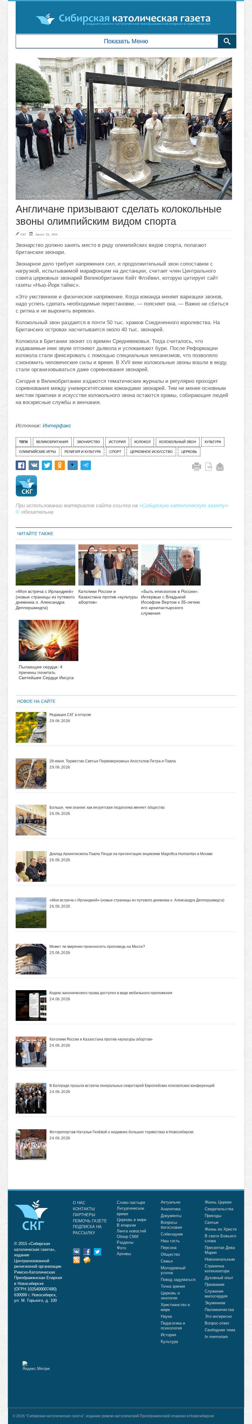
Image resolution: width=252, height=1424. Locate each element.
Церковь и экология (170, 1295)
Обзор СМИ (127, 1236)
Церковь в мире (131, 1219)
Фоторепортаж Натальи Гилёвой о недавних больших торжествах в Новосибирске (121, 1132)
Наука (166, 1316)
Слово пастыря (131, 1202)
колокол (142, 442)
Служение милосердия (216, 1293)
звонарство (88, 442)
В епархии (126, 1225)
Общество (170, 1254)
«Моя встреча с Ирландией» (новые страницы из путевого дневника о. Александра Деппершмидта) (45, 599)
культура (213, 442)
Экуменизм (215, 1303)
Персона (168, 1247)
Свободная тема (220, 1330)
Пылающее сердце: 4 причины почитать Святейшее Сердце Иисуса (46, 672)
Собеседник (172, 1234)
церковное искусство (151, 451)
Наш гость (170, 1241)
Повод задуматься (178, 1279)
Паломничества (219, 1309)
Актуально (170, 1202)
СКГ (23, 234)
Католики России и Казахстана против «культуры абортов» (108, 597)
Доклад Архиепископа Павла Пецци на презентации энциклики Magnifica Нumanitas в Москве (131, 854)
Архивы (124, 1253)
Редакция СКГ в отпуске (70, 715)
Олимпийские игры (37, 451)
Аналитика (170, 1209)
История (168, 1335)
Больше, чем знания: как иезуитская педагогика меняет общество (107, 807)
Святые (212, 1222)
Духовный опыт (219, 1277)
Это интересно (218, 1316)
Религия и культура (83, 451)
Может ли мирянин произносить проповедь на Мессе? (97, 946)
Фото (121, 1248)
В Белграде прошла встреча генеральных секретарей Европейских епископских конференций (132, 1086)
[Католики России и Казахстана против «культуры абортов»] (108, 568)
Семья (167, 1261)
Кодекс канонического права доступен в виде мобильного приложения (110, 993)
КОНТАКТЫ (84, 1209)
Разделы (125, 1242)
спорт (115, 451)
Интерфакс (57, 426)
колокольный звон (177, 442)
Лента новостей (131, 1231)
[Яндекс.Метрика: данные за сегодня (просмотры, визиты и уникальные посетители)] (35, 1366)
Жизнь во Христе (221, 1229)
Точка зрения (173, 1286)
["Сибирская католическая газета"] (125, 19)
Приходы (213, 1215)
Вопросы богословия (171, 1225)
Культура (169, 1341)
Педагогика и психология (173, 1325)
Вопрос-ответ (217, 1323)
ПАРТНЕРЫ (84, 1214)
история (117, 442)
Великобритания (52, 442)
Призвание (214, 1284)
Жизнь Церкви (218, 1202)
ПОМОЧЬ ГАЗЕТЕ (90, 1221)
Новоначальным (220, 1259)
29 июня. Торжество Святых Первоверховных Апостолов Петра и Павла (112, 761)
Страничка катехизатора (217, 1268)
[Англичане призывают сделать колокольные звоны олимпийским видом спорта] (124, 128)
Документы (171, 1215)
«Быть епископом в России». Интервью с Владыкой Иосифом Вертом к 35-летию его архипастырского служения (170, 602)
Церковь (189, 451)
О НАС (79, 1202)
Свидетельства (219, 1209)
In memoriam (216, 1336)
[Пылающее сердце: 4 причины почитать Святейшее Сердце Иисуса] (48, 644)
